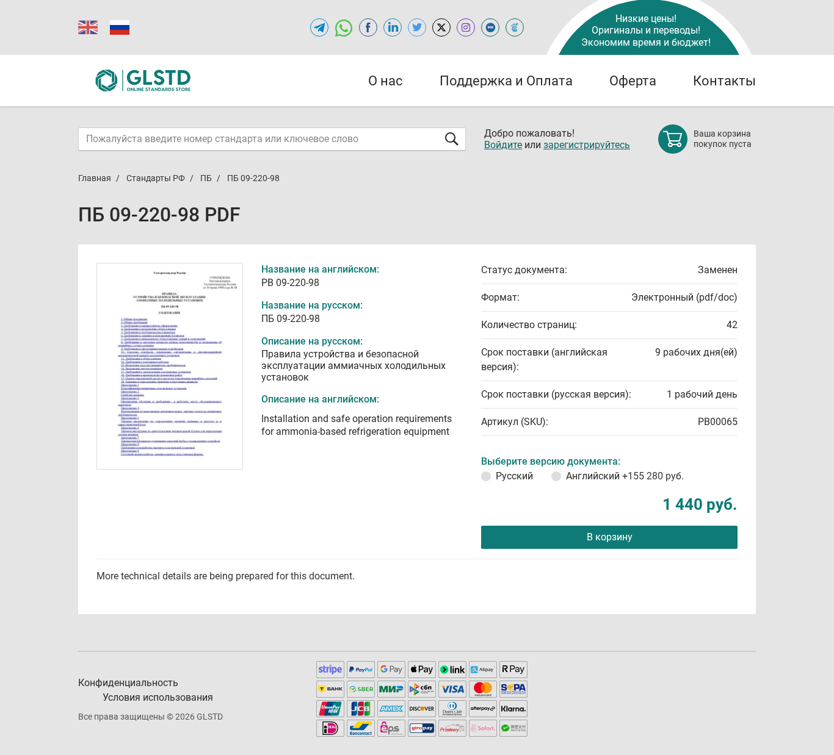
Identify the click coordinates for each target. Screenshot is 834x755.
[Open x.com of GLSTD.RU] (441, 27)
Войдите (503, 145)
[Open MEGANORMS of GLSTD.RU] (490, 27)
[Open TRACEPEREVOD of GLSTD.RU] (515, 27)
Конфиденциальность (128, 683)
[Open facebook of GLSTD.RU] (368, 27)
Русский (514, 476)
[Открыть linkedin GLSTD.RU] (392, 27)
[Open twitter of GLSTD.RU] (417, 27)
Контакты (724, 80)
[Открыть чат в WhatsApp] (344, 27)
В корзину (610, 537)
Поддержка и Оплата (506, 80)
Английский (625, 476)
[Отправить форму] (452, 139)
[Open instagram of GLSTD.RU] (466, 27)
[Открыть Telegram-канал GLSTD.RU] (319, 27)
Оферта (632, 80)
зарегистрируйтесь (586, 145)
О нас (385, 80)
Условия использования (158, 697)
